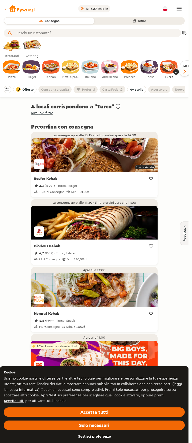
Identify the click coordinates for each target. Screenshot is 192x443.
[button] (19, 8)
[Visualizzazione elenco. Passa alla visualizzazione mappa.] (184, 33)
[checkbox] (12, 69)
